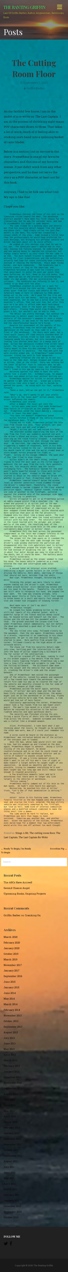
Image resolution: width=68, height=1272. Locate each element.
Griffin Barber (36, 88)
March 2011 (10, 1189)
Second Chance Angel (17, 888)
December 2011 (12, 1138)
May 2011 (9, 1178)
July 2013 (9, 1038)
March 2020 (10, 937)
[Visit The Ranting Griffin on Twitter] (6, 1244)
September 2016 (13, 976)
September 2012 (13, 1088)
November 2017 (13, 965)
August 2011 (11, 1161)
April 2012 (10, 1116)
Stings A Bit (22, 833)
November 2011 (12, 1144)
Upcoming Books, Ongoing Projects (25, 893)
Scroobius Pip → (58, 848)
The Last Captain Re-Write (33, 837)
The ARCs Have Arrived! (18, 882)
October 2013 (11, 1021)
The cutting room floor (42, 833)
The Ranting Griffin (24, 7)
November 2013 (13, 1015)
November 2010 (13, 1211)
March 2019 (10, 959)
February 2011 (12, 1194)
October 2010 (11, 1217)
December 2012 (12, 1077)
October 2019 (11, 953)
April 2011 (10, 1183)
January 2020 (11, 948)
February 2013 (12, 1065)
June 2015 (10, 981)
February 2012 (12, 1127)
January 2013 (11, 1071)
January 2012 (11, 1133)
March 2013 (10, 1060)
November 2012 (13, 1082)
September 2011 (13, 1155)
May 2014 (9, 998)
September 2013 (13, 1026)
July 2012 (9, 1099)
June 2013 (10, 1043)
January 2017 (11, 970)
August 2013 (11, 1032)
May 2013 (9, 1049)
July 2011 (9, 1167)
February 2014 (12, 1009)
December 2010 (12, 1206)
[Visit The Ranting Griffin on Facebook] (11, 1244)
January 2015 (11, 987)
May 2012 (9, 1110)
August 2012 (11, 1094)
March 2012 (10, 1122)
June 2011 (9, 1172)
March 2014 (10, 1004)
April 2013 (10, 1054)
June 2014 (10, 993)
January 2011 (11, 1200)
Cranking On (33, 915)
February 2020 (12, 942)
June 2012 (10, 1105)
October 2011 (11, 1150)
